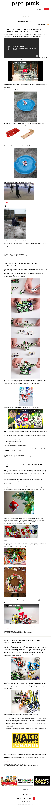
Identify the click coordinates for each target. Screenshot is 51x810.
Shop (12, 13)
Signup (3, 9)
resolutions (36, 456)
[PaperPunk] (25, 5)
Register (23, 16)
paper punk (24, 255)
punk (28, 255)
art (8, 255)
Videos (23, 13)
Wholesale (35, 13)
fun (13, 255)
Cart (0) (46, 9)
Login (28, 16)
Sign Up (19, 798)
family (25, 765)
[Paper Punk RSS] (47, 25)
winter (37, 255)
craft (11, 255)
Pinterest (37, 9)
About (17, 13)
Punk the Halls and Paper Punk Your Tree (23, 466)
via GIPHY (6, 202)
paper (19, 255)
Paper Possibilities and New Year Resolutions (21, 265)
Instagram (39, 9)
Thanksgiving (35, 765)
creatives (20, 765)
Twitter (36, 9)
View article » (7, 252)
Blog (28, 13)
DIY (11, 456)
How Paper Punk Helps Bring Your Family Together (22, 642)
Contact (43, 13)
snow (31, 255)
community (12, 765)
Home (6, 13)
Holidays (16, 255)
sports (33, 255)
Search (25, 789)
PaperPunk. (29, 794)
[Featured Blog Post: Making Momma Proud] (25, 785)
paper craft (22, 456)
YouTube (40, 9)
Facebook (34, 9)
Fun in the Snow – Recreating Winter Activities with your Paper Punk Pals (23, 30)
